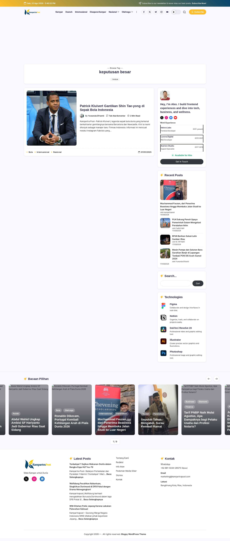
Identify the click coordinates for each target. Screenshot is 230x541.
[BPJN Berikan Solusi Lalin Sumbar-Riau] (165, 240)
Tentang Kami (122, 458)
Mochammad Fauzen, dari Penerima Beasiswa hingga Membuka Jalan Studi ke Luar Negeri (180, 206)
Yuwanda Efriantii (96, 116)
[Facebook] (170, 117)
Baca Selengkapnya (93, 499)
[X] (161, 117)
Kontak (119, 479)
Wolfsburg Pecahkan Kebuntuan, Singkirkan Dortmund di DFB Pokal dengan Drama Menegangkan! (89, 486)
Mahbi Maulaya (210, 432)
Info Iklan (120, 466)
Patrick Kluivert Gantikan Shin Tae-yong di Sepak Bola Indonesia (112, 108)
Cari (198, 283)
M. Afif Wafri (77, 432)
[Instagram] (166, 117)
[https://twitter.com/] (149, 12)
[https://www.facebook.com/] (143, 12)
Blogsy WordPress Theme (133, 534)
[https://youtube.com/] (167, 12)
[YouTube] (175, 117)
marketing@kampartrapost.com (175, 476)
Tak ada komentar (117, 116)
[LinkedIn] (42, 479)
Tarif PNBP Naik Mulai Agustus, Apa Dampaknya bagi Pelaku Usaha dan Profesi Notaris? (200, 419)
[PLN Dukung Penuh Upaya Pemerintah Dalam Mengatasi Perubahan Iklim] (165, 223)
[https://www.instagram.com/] (161, 12)
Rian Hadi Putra (167, 432)
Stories (119, 475)
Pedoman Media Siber (126, 471)
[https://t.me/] (155, 12)
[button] (176, 12)
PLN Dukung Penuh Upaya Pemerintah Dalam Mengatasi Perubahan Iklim (186, 222)
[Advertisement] (115, 37)
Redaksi (119, 462)
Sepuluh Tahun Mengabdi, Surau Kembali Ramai (152, 423)
